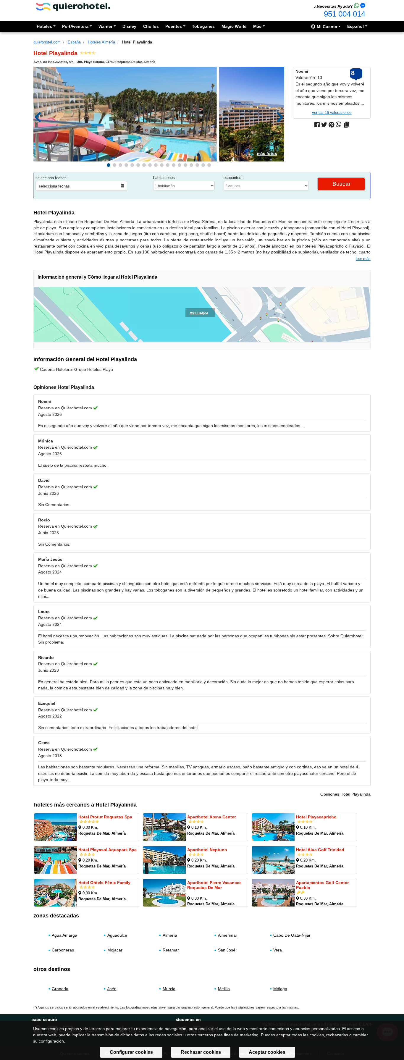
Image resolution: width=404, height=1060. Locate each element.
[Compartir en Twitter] (324, 125)
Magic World (234, 26)
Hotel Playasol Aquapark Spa (107, 849)
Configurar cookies (131, 1052)
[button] (108, 165)
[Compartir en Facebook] (317, 125)
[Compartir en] (346, 125)
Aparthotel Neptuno (207, 849)
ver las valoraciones (332, 112)
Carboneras (63, 950)
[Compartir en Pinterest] (331, 125)
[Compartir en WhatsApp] (338, 125)
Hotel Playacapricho (316, 817)
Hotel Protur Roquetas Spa (105, 817)
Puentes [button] (173, 26)
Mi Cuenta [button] (326, 26)
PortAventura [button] (75, 26)
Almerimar (227, 935)
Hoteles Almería (101, 42)
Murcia (169, 988)
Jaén (112, 988)
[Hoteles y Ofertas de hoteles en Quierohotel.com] (73, 6)
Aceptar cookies (267, 1052)
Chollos (151, 26)
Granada (60, 988)
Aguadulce (117, 935)
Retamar (171, 950)
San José (226, 950)
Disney (129, 26)
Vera (277, 950)
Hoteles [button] (44, 26)
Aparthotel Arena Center (211, 817)
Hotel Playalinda (137, 42)
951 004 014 (344, 14)
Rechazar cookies (201, 1052)
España (74, 42)
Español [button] (355, 26)
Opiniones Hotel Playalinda (345, 794)
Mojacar (114, 950)
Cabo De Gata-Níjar (292, 935)
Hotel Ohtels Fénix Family (104, 882)
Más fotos (267, 153)
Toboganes (203, 26)
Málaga (280, 988)
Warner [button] (105, 26)
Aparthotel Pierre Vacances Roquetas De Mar (214, 885)
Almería (170, 935)
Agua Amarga (64, 935)
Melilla (224, 988)
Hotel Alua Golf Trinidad (320, 849)
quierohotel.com (47, 42)
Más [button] (257, 26)
